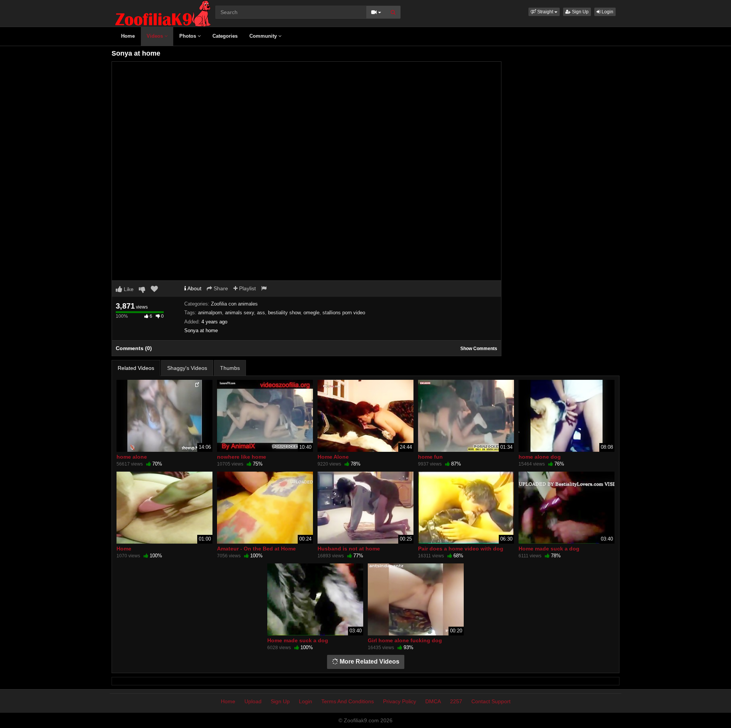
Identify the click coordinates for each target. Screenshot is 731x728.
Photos (188, 36)
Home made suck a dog (549, 549)
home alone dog (540, 457)
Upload (253, 701)
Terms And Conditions (347, 701)
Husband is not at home (349, 549)
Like (128, 289)
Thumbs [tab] (230, 368)
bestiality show (284, 312)
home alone (132, 457)
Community (263, 36)
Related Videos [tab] (136, 368)
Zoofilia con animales (234, 304)
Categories (225, 36)
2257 (456, 701)
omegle (311, 312)
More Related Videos (368, 661)
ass (261, 312)
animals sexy (239, 312)
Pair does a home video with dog (460, 549)
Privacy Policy (399, 701)
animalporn (210, 312)
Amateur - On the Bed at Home (256, 549)
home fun (430, 457)
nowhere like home (241, 457)
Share (220, 288)
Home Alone (333, 457)
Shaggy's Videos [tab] (187, 368)
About (193, 288)
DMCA (433, 701)
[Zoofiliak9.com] (163, 13)
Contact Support (491, 701)
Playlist (247, 288)
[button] (544, 12)
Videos (155, 36)
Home (128, 36)
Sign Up (580, 11)
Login (606, 11)
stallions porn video (343, 312)
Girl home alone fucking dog (405, 640)
